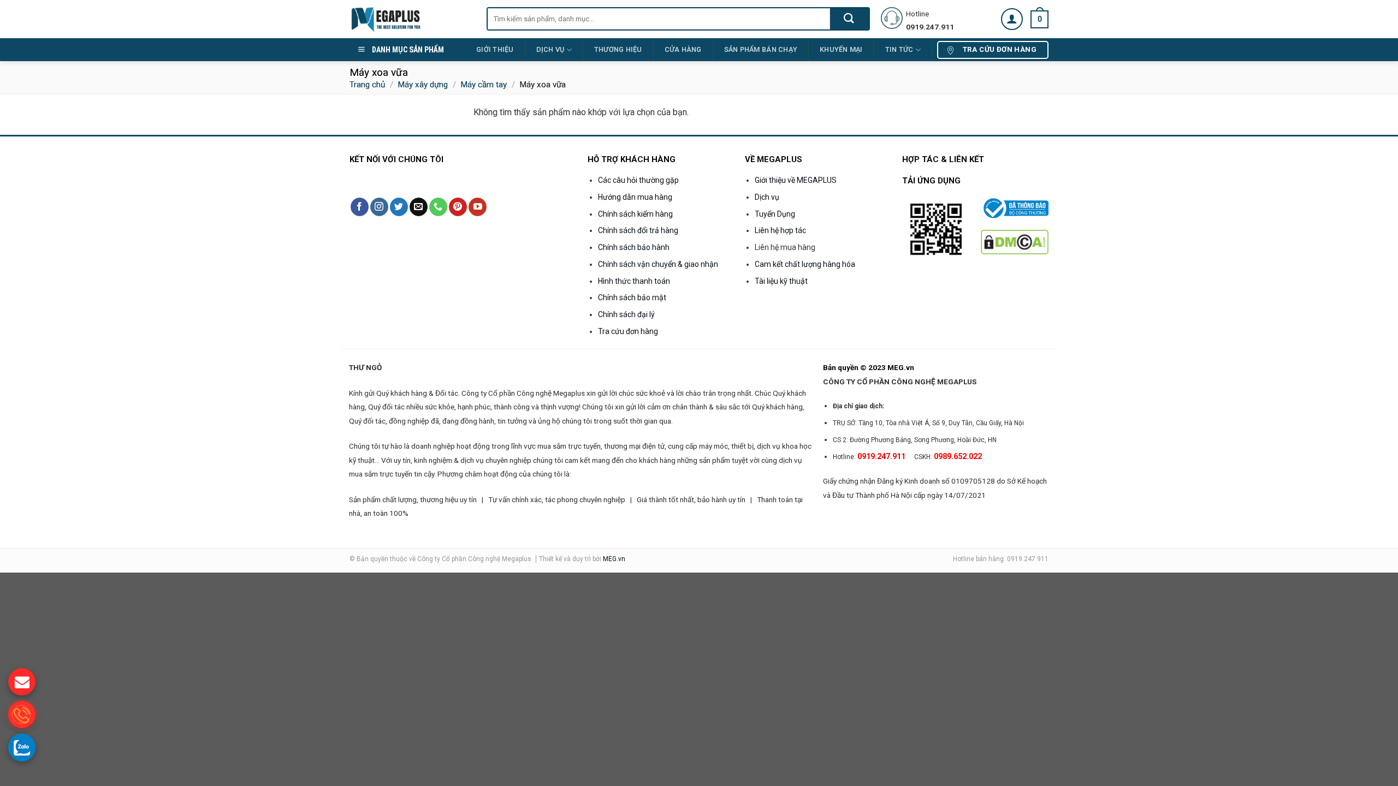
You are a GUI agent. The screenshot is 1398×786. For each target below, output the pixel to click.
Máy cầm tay (483, 85)
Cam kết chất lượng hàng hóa (805, 264)
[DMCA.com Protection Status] (1014, 241)
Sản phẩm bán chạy (760, 49)
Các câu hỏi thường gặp (638, 180)
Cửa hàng (683, 49)
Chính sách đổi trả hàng (638, 230)
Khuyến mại (841, 49)
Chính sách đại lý (626, 314)
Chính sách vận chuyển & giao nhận (658, 264)
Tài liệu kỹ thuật (781, 281)
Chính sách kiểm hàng (635, 214)
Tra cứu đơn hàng (628, 331)
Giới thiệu (495, 49)
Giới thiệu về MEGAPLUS (796, 180)
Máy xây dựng (423, 85)
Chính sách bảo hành (634, 247)
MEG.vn (614, 559)
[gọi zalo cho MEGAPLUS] (21, 747)
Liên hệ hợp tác (780, 230)
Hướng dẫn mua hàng (635, 197)
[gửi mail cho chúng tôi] (21, 681)
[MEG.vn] (410, 19)
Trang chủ (367, 85)
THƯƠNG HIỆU (618, 49)
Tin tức (899, 49)
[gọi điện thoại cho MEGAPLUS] (21, 714)
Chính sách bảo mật (632, 297)
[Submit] (849, 18)
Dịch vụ (550, 49)
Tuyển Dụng (775, 214)
